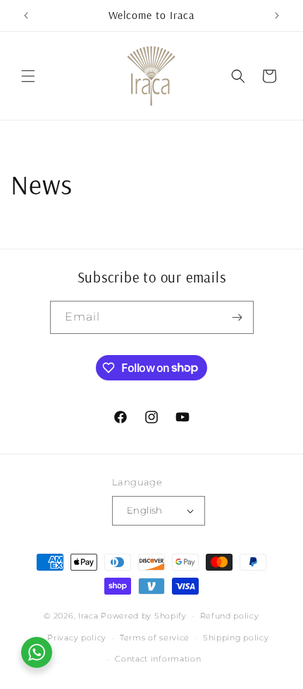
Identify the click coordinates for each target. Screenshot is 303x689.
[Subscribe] (237, 317)
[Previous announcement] (26, 15)
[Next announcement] (276, 15)
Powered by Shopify (144, 616)
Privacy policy (76, 638)
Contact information (158, 659)
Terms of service (155, 638)
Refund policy (229, 616)
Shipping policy (236, 638)
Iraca (88, 616)
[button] (28, 76)
